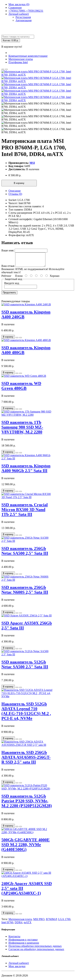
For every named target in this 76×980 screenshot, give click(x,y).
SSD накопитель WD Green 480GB (21, 386)
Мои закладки (16, 966)
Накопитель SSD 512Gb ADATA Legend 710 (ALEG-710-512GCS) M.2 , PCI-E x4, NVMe (26, 711)
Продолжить (9, 292)
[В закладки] (2, 69)
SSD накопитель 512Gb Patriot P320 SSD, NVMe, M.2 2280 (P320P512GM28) (26, 801)
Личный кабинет (18, 963)
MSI (32, 162)
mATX (27, 922)
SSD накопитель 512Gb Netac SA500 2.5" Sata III (24, 664)
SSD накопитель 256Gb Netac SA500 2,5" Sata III (24, 551)
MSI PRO (39, 919)
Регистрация (23, 17)
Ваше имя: (7, 250)
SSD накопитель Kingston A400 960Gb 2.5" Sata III (25, 468)
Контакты (14, 936)
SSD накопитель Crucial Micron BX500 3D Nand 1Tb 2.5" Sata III (24, 509)
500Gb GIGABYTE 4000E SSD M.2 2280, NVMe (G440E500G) (25, 845)
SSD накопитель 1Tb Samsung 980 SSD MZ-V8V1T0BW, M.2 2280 (22, 427)
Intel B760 (7, 922)
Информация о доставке (23, 939)
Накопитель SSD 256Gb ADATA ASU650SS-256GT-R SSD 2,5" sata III (26, 757)
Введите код (11, 283)
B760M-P (51, 919)
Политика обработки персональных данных (35, 945)
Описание (14, 190)
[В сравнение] (6, 69)
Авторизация (23, 20)
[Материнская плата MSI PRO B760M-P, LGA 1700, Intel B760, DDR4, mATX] (38, 74)
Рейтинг (6, 275)
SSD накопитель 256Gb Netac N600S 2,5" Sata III (24, 589)
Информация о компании (23, 942)
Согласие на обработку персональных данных (36, 949)
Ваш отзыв (7, 265)
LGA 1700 (64, 919)
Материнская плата (20, 919)
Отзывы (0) (15, 193)
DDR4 (18, 922)
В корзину (19, 183)
